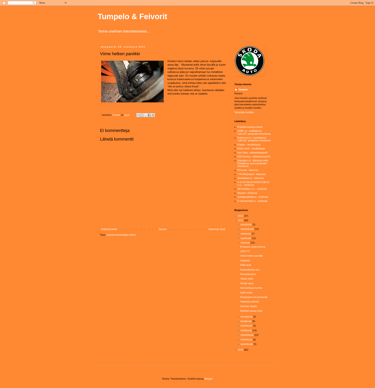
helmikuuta (247, 339)
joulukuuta (246, 224)
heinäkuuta (247, 316)
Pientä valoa (247, 283)
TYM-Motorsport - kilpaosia (251, 174)
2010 (241, 349)
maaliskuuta (247, 335)
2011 (241, 220)
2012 (241, 216)
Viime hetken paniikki (251, 255)
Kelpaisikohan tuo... (250, 269)
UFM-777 (245, 251)
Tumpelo (116, 115)
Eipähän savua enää (251, 310)
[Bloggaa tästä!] (142, 115)
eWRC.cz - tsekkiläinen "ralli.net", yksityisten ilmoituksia (254, 132)
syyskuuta (246, 238)
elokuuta (245, 242)
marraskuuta (247, 229)
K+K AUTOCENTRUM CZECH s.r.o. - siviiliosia (253, 183)
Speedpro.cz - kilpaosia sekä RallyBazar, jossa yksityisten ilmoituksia (252, 163)
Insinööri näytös (248, 306)
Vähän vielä (246, 278)
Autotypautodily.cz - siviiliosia (252, 197)
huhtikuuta (246, 330)
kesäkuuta (246, 321)
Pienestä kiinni (248, 274)
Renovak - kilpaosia (247, 170)
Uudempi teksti (109, 229)
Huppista (245, 260)
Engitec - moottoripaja (249, 144)
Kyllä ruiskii (246, 292)
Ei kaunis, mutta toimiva (252, 246)
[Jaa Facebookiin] (149, 115)
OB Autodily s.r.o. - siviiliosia (252, 189)
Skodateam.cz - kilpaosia (250, 178)
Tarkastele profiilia (244, 112)
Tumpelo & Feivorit (132, 16)
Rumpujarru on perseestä (253, 297)
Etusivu (163, 229)
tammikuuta (247, 344)
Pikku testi (245, 265)
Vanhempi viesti (216, 229)
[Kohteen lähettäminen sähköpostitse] (138, 115)
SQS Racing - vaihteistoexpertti (253, 156)
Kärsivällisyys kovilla (251, 288)
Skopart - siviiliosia (247, 193)
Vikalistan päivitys (249, 301)
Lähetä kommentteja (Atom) (121, 235)
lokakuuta (246, 233)
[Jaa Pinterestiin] (153, 115)
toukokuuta (247, 325)
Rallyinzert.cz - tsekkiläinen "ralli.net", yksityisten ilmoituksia (254, 139)
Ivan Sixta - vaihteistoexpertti (252, 152)
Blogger (208, 378)
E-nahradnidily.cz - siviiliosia (252, 201)
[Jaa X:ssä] (145, 115)
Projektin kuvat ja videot (249, 127)
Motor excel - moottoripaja (251, 148)
